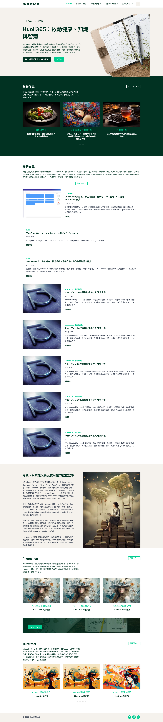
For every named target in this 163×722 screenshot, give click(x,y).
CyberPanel (69, 193)
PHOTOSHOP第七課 (41, 610)
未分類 (28, 230)
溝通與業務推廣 (112, 4)
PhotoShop (36, 606)
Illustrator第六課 (41, 696)
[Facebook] (129, 717)
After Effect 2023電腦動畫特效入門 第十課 (85, 292)
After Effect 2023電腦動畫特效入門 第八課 (85, 364)
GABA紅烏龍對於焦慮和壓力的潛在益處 (122, 135)
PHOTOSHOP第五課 (121, 610)
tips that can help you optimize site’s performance (52, 233)
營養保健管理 (41, 130)
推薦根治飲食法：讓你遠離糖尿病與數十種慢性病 (41, 135)
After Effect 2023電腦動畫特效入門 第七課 (85, 400)
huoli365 (68, 4)
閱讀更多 (68, 217)
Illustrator (36, 692)
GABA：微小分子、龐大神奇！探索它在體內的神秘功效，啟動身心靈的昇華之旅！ (81, 136)
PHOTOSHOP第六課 (81, 610)
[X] (134, 717)
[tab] (79, 144)
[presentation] (41, 114)
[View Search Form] (138, 4)
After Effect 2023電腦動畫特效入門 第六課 (85, 436)
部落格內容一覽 (127, 4)
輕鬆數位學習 (79, 289)
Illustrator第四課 (122, 696)
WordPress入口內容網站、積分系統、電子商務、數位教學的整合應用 (58, 261)
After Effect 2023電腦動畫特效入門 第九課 (85, 328)
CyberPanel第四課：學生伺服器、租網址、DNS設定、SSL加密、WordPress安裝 (95, 198)
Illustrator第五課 (81, 696)
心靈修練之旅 (76, 130)
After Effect (69, 289)
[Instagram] (138, 717)
